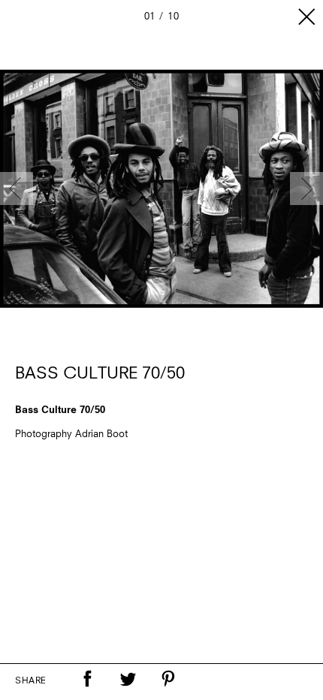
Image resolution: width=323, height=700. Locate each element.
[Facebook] (87, 679)
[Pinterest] (168, 679)
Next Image (306, 188)
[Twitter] (127, 679)
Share (31, 681)
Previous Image (16, 188)
